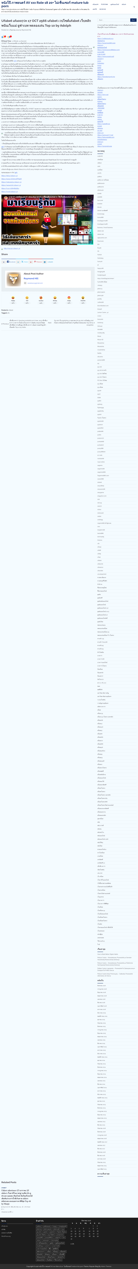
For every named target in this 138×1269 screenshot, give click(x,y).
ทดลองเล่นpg (101, 625)
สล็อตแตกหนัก (101, 815)
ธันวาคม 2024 (101, 1053)
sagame (99, 465)
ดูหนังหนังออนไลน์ (102, 601)
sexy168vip (100, 486)
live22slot (100, 319)
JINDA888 (100, 108)
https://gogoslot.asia (104, 146)
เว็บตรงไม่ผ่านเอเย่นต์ (103, 893)
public (99, 435)
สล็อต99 (99, 754)
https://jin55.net (102, 95)
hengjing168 (101, 271)
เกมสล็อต (100, 856)
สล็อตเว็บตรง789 (102, 798)
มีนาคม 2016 (101, 1155)
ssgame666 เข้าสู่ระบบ (104, 523)
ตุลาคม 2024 (101, 1060)
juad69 (99, 299)
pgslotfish (100, 428)
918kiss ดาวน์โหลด (103, 180)
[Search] (134, 7)
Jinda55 (99, 285)
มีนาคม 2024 (101, 1084)
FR (98, 251)
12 (79, 1231)
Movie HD (103, 9)
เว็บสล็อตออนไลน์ (102, 914)
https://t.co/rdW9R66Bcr (10, 188)
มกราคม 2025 (101, 1050)
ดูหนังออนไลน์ (115, 4)
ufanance (100, 567)
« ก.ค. (72, 1244)
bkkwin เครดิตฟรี (102, 210)
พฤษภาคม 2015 (102, 1165)
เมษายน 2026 (101, 999)
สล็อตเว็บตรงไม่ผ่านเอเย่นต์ (105, 805)
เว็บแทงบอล (100, 931)
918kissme (100, 187)
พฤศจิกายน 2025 (102, 1016)
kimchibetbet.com (103, 305)
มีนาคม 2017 (101, 1148)
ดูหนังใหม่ (100, 621)
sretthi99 (100, 519)
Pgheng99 (100, 407)
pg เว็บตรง (51, 1234)
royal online (101, 462)
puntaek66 (100, 441)
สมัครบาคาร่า (101, 706)
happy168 (100, 268)
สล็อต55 (99, 730)
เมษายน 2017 (101, 1145)
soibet (99, 516)
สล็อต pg (100, 713)
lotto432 (99, 326)
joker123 (100, 45)
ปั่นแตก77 (100, 676)
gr (98, 265)
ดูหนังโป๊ (100, 121)
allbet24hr (100, 190)
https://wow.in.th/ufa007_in (11, 185)
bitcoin (99, 207)
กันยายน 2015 (101, 1162)
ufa (8, 313)
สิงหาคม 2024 (101, 1067)
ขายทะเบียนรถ (101, 577)
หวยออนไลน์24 (101, 849)
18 (75, 1234)
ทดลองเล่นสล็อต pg (103, 632)
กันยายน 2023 (101, 1104)
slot (98, 499)
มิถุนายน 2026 (101, 992)
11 (75, 1231)
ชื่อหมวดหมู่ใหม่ (102, 587)
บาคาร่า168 (101, 54)
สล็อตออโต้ (100, 781)
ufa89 (99, 553)
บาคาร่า (100, 115)
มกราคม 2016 (101, 1159)
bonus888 (100, 217)
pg (98, 363)
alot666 (99, 197)
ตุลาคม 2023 (101, 1101)
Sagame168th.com (103, 475)
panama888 (101, 360)
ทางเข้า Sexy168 (102, 642)
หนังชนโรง (101, 41)
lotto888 (100, 329)
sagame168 (100, 468)
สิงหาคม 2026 (101, 985)
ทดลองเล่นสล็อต (102, 628)
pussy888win (101, 451)
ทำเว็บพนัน (100, 652)
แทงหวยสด (100, 937)
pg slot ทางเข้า (102, 370)
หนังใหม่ (99, 846)
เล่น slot (99, 873)
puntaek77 (100, 445)
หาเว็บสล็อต (100, 852)
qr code (99, 455)
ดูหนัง (99, 68)
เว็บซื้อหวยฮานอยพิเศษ (104, 883)
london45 (100, 322)
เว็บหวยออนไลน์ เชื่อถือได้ (105, 927)
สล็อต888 (100, 106)
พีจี (50, 1248)
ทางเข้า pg (100, 638)
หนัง (98, 822)
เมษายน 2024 (101, 1080)
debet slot (100, 231)
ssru (98, 526)
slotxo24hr (100, 513)
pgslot (99, 110)
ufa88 (99, 550)
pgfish (99, 401)
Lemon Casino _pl (102, 312)
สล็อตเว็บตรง (101, 99)
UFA (15, 61)
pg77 (98, 394)
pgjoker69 (100, 411)
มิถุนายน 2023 (101, 1114)
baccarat (100, 200)
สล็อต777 (100, 740)
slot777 (99, 506)
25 (75, 1236)
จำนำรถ (99, 584)
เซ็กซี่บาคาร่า (101, 866)
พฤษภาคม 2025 (102, 1036)
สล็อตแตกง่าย (101, 812)
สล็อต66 (100, 79)
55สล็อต (99, 170)
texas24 (99, 540)
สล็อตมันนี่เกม (101, 774)
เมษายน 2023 (101, 1121)
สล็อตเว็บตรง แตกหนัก (104, 795)
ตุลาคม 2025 (101, 1019)
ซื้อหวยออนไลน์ (102, 591)
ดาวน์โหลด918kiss (42, 1243)
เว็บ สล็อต (100, 876)
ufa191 (99, 547)
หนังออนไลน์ (101, 835)
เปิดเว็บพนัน (100, 869)
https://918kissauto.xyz (105, 38)
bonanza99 (100, 214)
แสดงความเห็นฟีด (6, 1233)
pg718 (99, 390)
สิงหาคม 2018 (101, 1132)
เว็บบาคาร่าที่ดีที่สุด (103, 903)
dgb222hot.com (102, 237)
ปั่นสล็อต (100, 669)
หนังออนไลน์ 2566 (102, 839)
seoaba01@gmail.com (35, 283)
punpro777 (100, 438)
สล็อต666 (100, 737)
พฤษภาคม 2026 (102, 996)
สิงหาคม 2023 (101, 1108)
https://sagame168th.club (106, 43)
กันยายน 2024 (101, 1064)
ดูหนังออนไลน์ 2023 (103, 611)
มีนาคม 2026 (101, 1002)
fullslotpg (100, 63)
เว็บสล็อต (100, 907)
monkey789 (100, 333)
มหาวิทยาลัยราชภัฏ (103, 693)
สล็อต (99, 710)
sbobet (99, 482)
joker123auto (101, 292)
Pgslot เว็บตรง (101, 418)
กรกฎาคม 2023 (102, 1111)
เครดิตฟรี (100, 859)
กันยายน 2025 (101, 1023)
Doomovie (100, 241)
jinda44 (99, 101)
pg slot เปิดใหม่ (102, 373)
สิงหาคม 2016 (101, 1152)
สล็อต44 (99, 723)
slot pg (99, 503)
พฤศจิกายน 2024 (102, 1057)
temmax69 (100, 536)
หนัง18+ (124, 4)
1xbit (98, 166)
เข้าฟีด (3, 1229)
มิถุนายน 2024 (101, 1074)
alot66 (99, 193)
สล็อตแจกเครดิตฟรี (103, 808)
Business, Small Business (105, 227)
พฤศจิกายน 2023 (102, 1097)
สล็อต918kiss (101, 751)
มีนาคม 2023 (101, 1125)
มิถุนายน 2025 (101, 1033)
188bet (99, 163)
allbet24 (100, 128)
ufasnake (100, 570)
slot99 (99, 97)
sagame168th (101, 472)
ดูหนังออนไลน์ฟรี (102, 618)
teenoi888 (100, 533)
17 (71, 1234)
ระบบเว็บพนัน (101, 700)
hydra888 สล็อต (102, 282)
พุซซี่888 (100, 112)
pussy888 (100, 52)
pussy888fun (49, 1237)
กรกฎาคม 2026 (102, 989)
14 (89, 1231)
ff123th (99, 248)
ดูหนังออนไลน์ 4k (102, 615)
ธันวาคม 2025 (101, 1013)
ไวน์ (98, 944)
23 (97, 1234)
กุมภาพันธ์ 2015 (102, 1169)
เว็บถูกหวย (100, 897)
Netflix (99, 353)
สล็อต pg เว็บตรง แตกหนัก (105, 717)
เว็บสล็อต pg (101, 910)
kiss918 (99, 309)
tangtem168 (101, 530)
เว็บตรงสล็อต (101, 890)
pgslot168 (100, 421)
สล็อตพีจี (61, 1254)
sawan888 (100, 479)
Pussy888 (104, 4)
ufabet (11, 310)
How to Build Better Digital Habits (107, 954)
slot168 (99, 92)
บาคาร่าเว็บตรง (102, 666)
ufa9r (99, 557)
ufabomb (100, 564)
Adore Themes (106, 1266)
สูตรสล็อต (100, 818)
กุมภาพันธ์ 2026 (102, 1006)
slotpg (99, 119)
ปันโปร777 (100, 679)
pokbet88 (100, 431)
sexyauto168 (101, 489)
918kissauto (100, 183)
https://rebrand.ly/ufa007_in (11, 182)
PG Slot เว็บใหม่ (102, 380)
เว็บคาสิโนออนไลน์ (103, 880)
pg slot (99, 130)
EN (98, 244)
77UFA (99, 173)
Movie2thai (100, 346)
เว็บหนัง (99, 924)
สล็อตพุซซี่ (100, 771)
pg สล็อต (100, 384)
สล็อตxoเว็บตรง (102, 767)
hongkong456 (101, 275)
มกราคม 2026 (101, 1009)
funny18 (99, 261)
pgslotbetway (102, 139)
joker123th (100, 295)
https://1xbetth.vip (103, 124)
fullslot (99, 254)
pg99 (99, 61)
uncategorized (101, 574)
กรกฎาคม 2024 (102, 1070)
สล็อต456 (100, 727)
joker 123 (100, 133)
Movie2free (100, 343)
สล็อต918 (100, 747)
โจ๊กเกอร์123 (101, 941)
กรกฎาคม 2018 (102, 1135)
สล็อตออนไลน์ (101, 778)
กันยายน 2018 (101, 1128)
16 (97, 1231)
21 (89, 1234)
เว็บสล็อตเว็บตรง (102, 917)
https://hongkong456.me (106, 77)
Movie (99, 336)
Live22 (99, 316)
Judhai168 (100, 302)
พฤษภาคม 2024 (102, 1077)
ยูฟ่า (2, 147)
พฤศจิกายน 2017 (102, 1142)
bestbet (99, 203)
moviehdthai (101, 350)
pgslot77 (100, 59)
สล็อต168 (95, 4)
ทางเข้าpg (100, 645)
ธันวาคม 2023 (101, 1094)
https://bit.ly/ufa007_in (9, 176)
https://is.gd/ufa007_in (9, 191)
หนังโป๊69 (100, 842)
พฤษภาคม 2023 (102, 1118)
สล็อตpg (100, 757)
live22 (99, 65)
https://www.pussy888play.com (108, 50)
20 (84, 1234)
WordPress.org (6, 1236)
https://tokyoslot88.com (105, 137)
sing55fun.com (101, 496)
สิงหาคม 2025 (101, 1026)
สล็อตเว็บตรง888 (102, 801)
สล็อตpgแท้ (100, 761)
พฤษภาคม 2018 (102, 1138)
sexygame (100, 492)
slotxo (99, 117)
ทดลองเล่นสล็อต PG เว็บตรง (105, 635)
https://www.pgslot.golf (105, 56)
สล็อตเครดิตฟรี (101, 784)
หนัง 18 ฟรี (100, 825)
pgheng (99, 404)
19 (79, 1234)
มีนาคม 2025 (101, 1043)
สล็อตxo (99, 764)
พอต (98, 686)
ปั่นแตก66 (100, 672)
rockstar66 (100, 458)
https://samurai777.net (105, 135)
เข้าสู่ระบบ (4, 1226)
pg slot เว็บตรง (101, 377)
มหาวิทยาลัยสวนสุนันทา (104, 696)
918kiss (99, 176)
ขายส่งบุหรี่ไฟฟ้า (102, 581)
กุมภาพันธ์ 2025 (102, 1047)
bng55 (55, 1226)
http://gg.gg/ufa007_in (12, 248)
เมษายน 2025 (101, 1040)
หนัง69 (99, 829)
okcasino (100, 356)
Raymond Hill (26, 30)
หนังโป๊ (95, 9)
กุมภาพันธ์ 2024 (102, 1087)
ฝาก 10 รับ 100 (101, 683)
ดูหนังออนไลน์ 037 (102, 608)
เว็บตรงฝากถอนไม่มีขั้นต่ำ (105, 886)
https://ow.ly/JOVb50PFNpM (11, 179)
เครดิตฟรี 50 (101, 863)
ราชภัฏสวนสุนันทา (103, 703)
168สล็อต (100, 159)
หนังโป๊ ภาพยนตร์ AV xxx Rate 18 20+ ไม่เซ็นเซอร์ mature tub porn (45, 4)
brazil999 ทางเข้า (102, 220)
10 (71, 1231)
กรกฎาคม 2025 (102, 1030)
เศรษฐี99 (100, 934)
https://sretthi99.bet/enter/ (105, 278)
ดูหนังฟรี (100, 70)
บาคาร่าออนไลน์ (102, 662)
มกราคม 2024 (101, 1091)
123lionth (100, 156)
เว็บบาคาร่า (100, 900)
